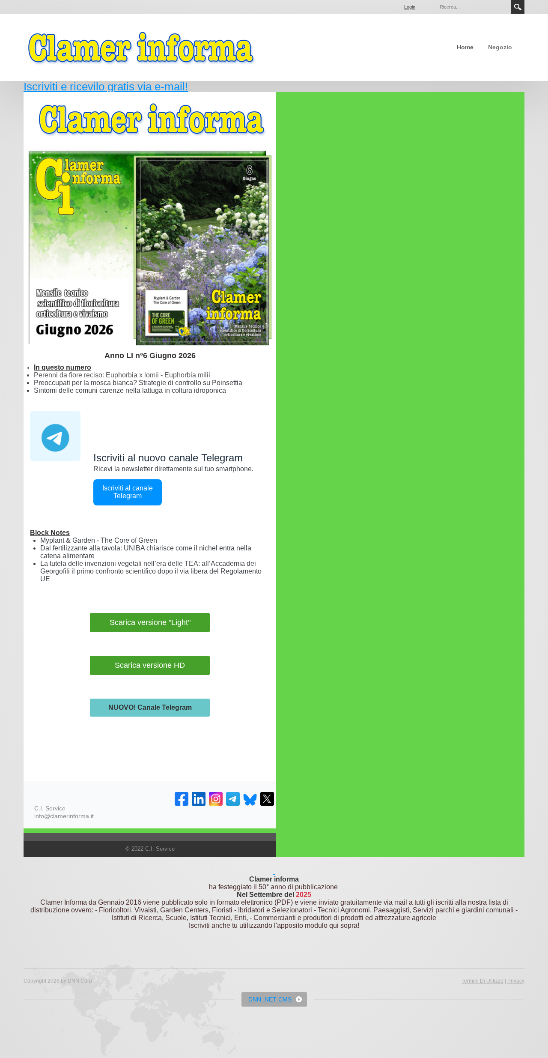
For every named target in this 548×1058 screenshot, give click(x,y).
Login (409, 6)
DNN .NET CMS (270, 999)
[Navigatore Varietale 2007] (274, 871)
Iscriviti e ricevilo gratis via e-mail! (106, 86)
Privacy (515, 981)
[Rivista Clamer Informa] (141, 46)
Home (465, 47)
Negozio (500, 47)
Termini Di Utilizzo (482, 981)
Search (517, 7)
